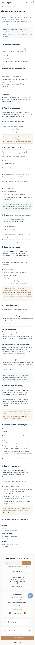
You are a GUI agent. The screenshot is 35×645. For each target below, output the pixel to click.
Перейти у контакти (17, 586)
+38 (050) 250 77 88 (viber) (18, 581)
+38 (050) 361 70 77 (18, 580)
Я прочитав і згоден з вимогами (19, 567)
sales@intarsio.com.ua (17, 609)
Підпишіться (26, 563)
